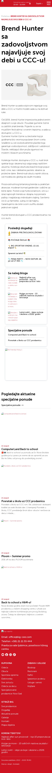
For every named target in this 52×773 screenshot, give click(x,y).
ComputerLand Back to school (22, 335)
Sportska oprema (9, 675)
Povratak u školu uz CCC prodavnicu (24, 340)
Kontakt (5, 721)
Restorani (32, 671)
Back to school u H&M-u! (16, 602)
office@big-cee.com (20, 637)
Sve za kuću (7, 682)
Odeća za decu (8, 686)
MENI (48, 4)
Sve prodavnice (9, 706)
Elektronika (6, 678)
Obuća (4, 671)
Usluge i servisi (34, 682)
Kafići (30, 675)
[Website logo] (6, 2)
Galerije (5, 717)
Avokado (16, 764)
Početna (5, 16)
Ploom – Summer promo (15, 556)
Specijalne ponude (10, 405)
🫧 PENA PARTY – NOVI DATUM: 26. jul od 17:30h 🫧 (25, 260)
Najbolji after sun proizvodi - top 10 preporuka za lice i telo (29, 279)
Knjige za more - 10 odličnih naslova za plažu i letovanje (31, 295)
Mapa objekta (8, 725)
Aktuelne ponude (9, 713)
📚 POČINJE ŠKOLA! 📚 (19, 240)
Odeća (4, 667)
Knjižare (31, 686)
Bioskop (31, 667)
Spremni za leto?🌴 (17, 253)
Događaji (5, 710)
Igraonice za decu (36, 678)
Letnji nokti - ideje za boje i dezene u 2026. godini (31, 313)
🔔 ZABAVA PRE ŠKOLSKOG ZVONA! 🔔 (25, 233)
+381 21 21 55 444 (22, 641)
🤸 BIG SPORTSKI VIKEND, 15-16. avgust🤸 (23, 247)
